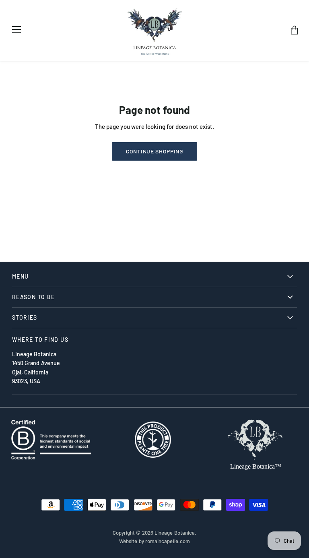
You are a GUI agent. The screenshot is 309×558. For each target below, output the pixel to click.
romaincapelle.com (167, 541)
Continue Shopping (154, 151)
